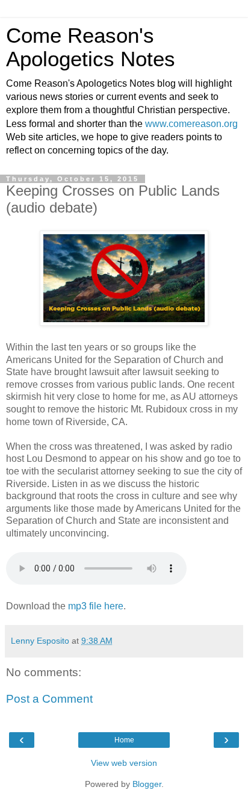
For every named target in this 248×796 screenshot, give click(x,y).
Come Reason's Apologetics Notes (90, 47)
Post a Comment (49, 698)
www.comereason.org (191, 124)
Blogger (146, 784)
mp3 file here (95, 606)
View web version (124, 763)
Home (124, 740)
